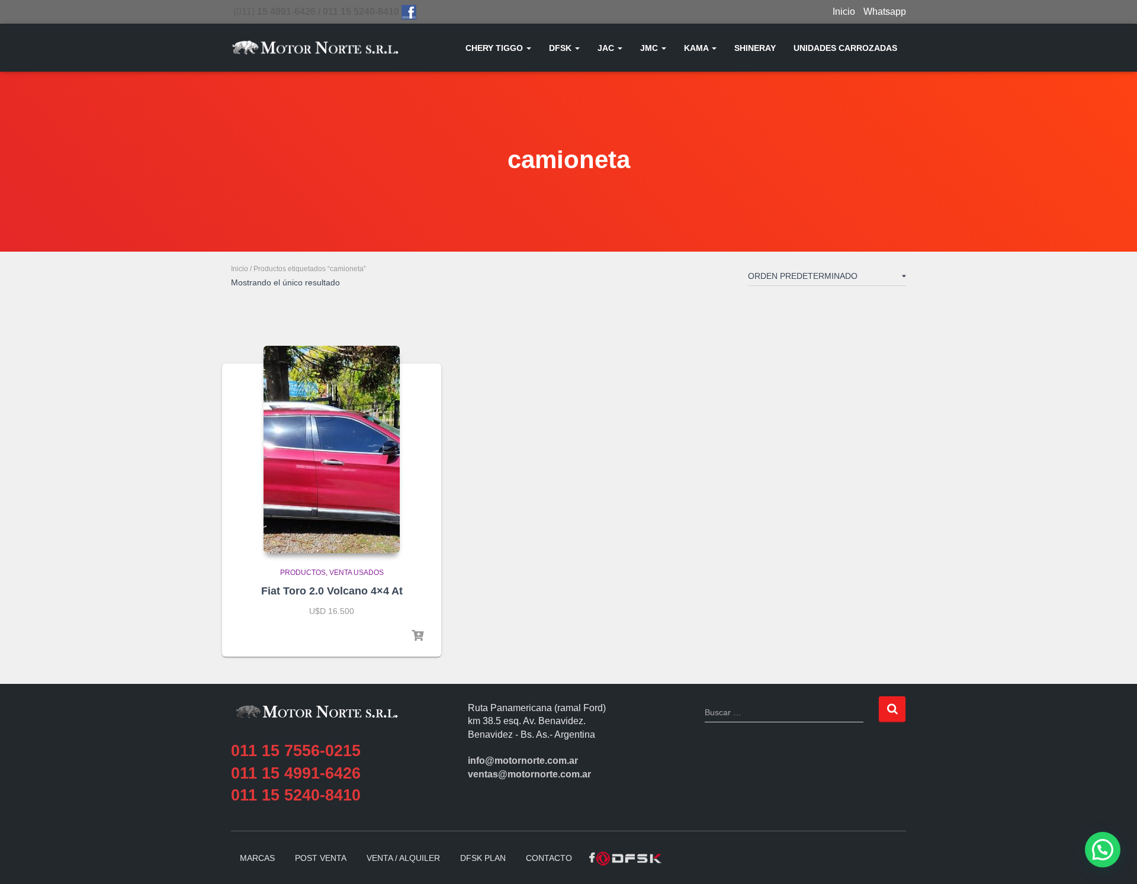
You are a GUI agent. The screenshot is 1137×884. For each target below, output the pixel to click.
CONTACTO (549, 858)
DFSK (561, 48)
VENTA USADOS (356, 572)
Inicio (844, 12)
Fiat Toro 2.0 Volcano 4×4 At (332, 591)
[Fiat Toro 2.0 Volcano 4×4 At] (332, 449)
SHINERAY (755, 48)
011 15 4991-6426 (296, 773)
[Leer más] (417, 636)
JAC (607, 48)
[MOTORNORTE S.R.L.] (315, 47)
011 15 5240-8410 (296, 795)
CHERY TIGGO (495, 48)
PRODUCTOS (303, 572)
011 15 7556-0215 (296, 751)
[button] (528, 48)
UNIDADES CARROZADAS (845, 48)
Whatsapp (884, 12)
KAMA (697, 48)
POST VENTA (320, 858)
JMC (650, 48)
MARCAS (257, 858)
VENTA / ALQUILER (403, 858)
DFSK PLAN (483, 858)
